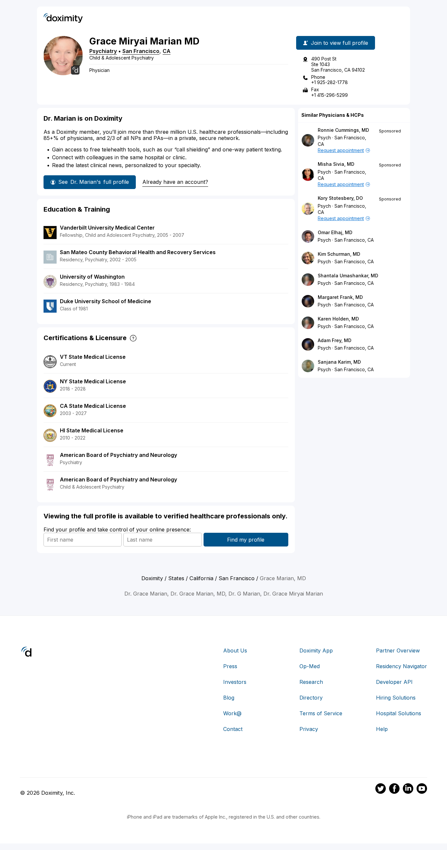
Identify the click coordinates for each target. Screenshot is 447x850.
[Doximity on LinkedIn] (408, 789)
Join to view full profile (339, 43)
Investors (234, 682)
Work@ (232, 713)
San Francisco (140, 51)
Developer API (394, 682)
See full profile (93, 182)
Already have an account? (175, 182)
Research (311, 682)
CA (166, 51)
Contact (232, 729)
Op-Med (309, 666)
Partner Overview (398, 650)
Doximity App (316, 650)
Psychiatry (103, 51)
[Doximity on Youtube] (422, 789)
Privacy (308, 729)
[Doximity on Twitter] (380, 789)
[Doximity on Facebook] (394, 789)
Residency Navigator (401, 666)
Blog (228, 697)
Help (382, 729)
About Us (235, 650)
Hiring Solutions (396, 697)
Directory (311, 697)
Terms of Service (320, 713)
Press (230, 666)
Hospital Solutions (398, 713)
